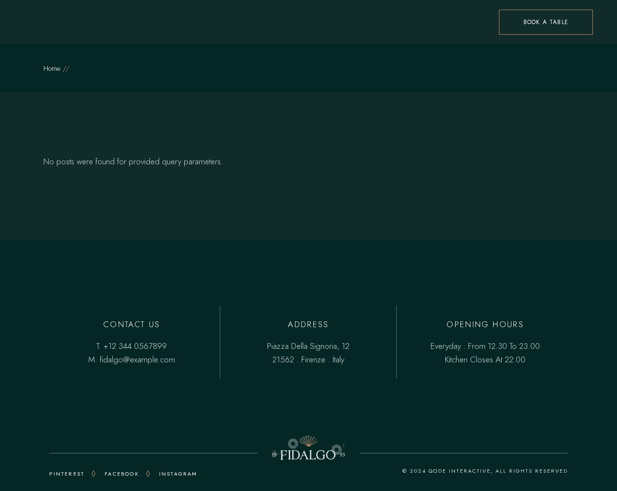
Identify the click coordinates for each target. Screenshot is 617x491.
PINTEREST (66, 474)
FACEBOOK (122, 474)
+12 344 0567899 (135, 346)
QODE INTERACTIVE (460, 471)
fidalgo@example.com (137, 359)
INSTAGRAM (178, 474)
